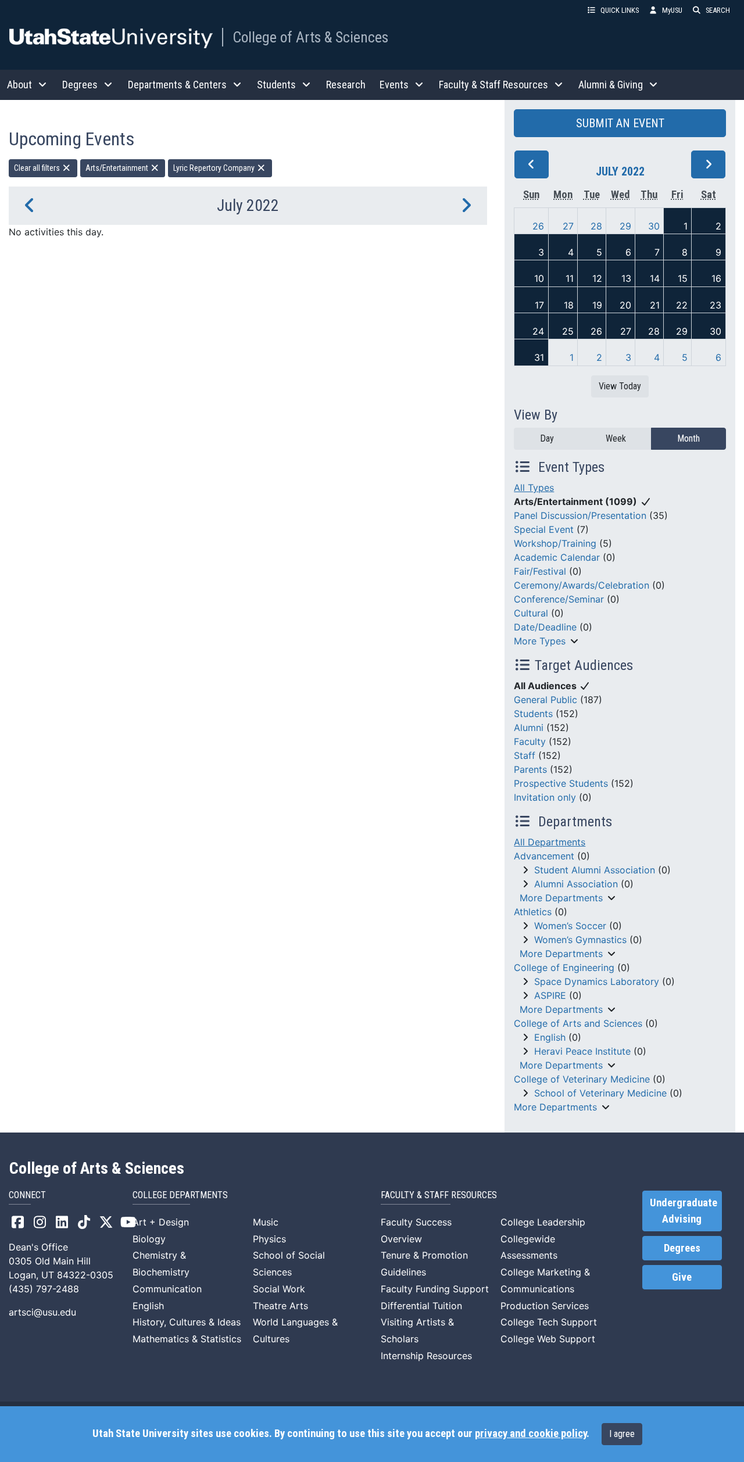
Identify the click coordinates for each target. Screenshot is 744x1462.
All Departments (549, 842)
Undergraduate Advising (683, 1211)
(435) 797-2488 (44, 1289)
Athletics (533, 912)
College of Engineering (564, 967)
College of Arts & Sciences (310, 37)
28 (596, 226)
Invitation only (545, 797)
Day (547, 438)
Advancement (544, 856)
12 (597, 278)
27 (568, 226)
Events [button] (394, 84)
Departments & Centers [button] (177, 84)
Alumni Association (576, 884)
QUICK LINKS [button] (619, 10)
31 (539, 357)
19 (597, 305)
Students (533, 713)
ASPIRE (550, 995)
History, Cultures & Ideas (187, 1322)
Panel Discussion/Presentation (580, 515)
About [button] (19, 84)
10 (539, 278)
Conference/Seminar (559, 599)
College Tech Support (548, 1322)
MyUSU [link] (672, 10)
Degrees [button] (80, 84)
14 (655, 278)
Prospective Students (561, 783)
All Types (534, 487)
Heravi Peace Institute (582, 1051)
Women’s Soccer (570, 925)
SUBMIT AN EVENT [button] (620, 123)
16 (716, 278)
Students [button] (276, 84)
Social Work (279, 1289)
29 (625, 226)
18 (569, 305)
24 (538, 331)
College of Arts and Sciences (578, 1023)
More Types (540, 641)
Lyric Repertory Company (214, 168)
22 (682, 305)
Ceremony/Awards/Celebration (581, 585)
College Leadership (542, 1222)
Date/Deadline (545, 627)
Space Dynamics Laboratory (596, 981)
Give (682, 1277)
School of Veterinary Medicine (600, 1093)
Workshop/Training (555, 543)
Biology (149, 1239)
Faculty (530, 741)
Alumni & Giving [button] (610, 84)
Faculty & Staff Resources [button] (493, 84)
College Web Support (547, 1339)
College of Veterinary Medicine (582, 1079)
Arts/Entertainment (117, 168)
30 (654, 226)
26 (538, 226)
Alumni (528, 727)
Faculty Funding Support (435, 1289)
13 (626, 278)
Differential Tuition (421, 1305)
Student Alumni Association (594, 870)
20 (625, 305)
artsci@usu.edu (42, 1312)
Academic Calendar (557, 557)
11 (570, 278)
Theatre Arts (280, 1305)
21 (655, 305)
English (550, 1037)
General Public (545, 699)
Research (346, 84)
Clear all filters (38, 168)
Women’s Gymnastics (580, 939)
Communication (167, 1289)
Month (688, 438)
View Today (620, 386)
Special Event (544, 529)
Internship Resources (426, 1355)
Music (265, 1222)
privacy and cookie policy (530, 1433)
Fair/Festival (540, 571)
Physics (269, 1239)
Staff (524, 755)
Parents (530, 769)
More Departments (561, 898)
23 (715, 305)
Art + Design (161, 1222)
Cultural (531, 613)
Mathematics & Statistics (187, 1339)
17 (539, 305)
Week (616, 438)
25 (568, 331)
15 (683, 278)
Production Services (544, 1305)
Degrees (682, 1248)
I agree (622, 1433)
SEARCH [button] (718, 10)
